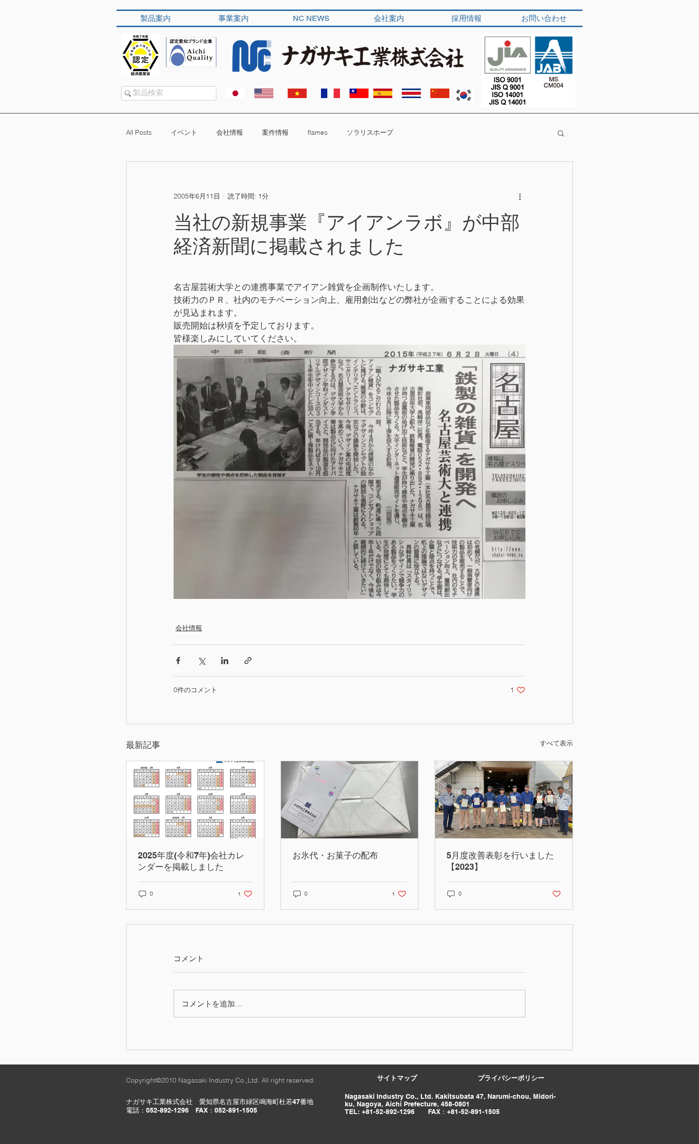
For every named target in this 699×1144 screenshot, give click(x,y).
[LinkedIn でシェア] (224, 660)
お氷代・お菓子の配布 (335, 855)
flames (318, 132)
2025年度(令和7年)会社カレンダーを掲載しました (191, 861)
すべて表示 (556, 743)
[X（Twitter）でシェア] (201, 660)
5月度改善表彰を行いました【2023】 (500, 861)
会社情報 (229, 132)
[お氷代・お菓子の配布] (349, 799)
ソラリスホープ (370, 132)
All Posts (139, 132)
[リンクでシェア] (247, 660)
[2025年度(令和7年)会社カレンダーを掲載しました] (195, 799)
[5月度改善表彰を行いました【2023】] (504, 799)
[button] (560, 133)
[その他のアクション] (519, 196)
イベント (184, 132)
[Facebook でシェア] (178, 660)
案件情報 (275, 132)
